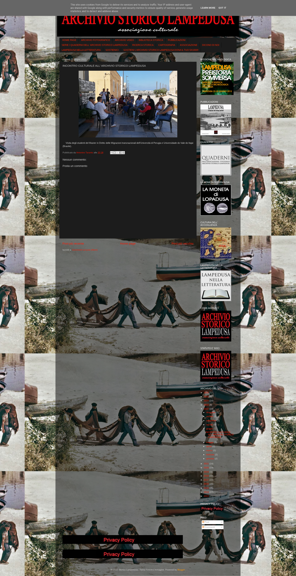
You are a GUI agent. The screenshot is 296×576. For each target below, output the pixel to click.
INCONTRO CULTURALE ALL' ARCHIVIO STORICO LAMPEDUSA (220, 434)
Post (206, 522)
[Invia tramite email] (111, 152)
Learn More (208, 7)
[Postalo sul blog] (114, 152)
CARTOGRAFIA (166, 45)
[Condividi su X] (117, 152)
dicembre (211, 412)
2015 (206, 488)
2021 (206, 464)
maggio (210, 442)
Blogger (181, 570)
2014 (206, 492)
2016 (206, 484)
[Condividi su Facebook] (120, 152)
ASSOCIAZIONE (188, 45)
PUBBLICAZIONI (176, 40)
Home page (128, 243)
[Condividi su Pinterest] (123, 152)
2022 (206, 409)
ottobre (210, 416)
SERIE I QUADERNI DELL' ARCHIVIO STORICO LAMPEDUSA (94, 45)
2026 (206, 393)
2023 (206, 405)
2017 (206, 480)
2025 (206, 397)
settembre (211, 420)
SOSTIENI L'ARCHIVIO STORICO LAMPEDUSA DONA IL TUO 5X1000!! (160, 50)
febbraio (210, 454)
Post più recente (73, 243)
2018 (206, 476)
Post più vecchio (182, 243)
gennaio (210, 458)
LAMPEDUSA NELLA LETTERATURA (81, 50)
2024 (206, 401)
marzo (209, 450)
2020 (206, 468)
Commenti (209, 527)
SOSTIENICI (112, 50)
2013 (206, 496)
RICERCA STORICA (143, 45)
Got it (222, 7)
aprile (209, 446)
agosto (210, 424)
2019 (206, 472)
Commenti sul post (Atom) (85, 250)
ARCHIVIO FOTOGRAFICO (95, 40)
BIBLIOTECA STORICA (151, 40)
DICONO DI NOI (210, 45)
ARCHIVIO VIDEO (124, 40)
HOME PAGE (69, 40)
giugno (210, 428)
